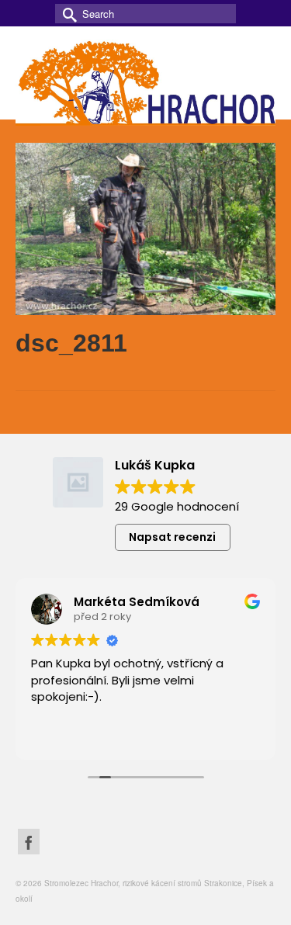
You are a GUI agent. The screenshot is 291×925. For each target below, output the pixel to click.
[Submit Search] (66, 13)
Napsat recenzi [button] (172, 537)
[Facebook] (29, 841)
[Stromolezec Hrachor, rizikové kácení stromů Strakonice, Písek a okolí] (145, 80)
